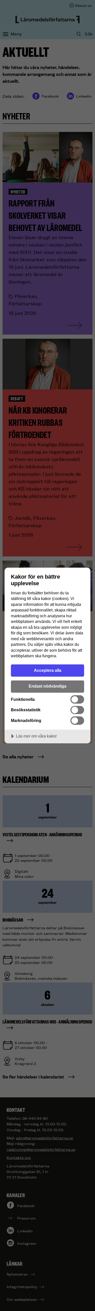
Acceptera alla (47, 670)
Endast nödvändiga (47, 686)
